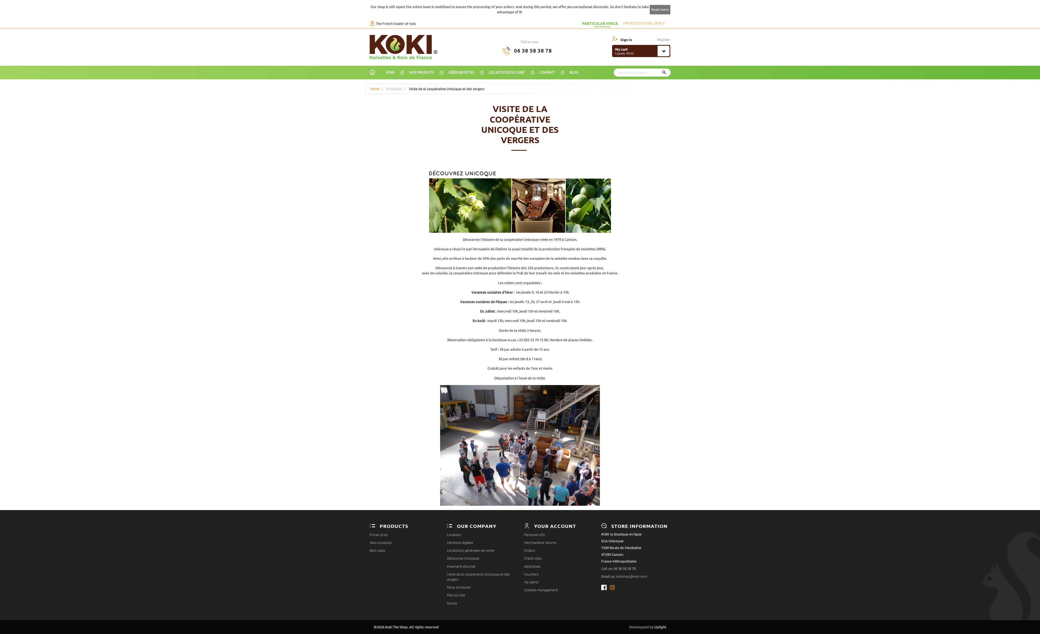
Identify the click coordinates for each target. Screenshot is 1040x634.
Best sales (377, 550)
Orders (529, 550)
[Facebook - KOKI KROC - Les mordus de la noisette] (605, 587)
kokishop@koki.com (631, 576)
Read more (660, 9)
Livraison (454, 535)
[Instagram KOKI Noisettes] (613, 587)
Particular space (600, 23)
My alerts (531, 582)
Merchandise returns (540, 542)
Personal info (534, 535)
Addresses (532, 566)
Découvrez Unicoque (463, 558)
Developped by (647, 627)
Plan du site (456, 595)
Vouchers (531, 574)
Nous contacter (459, 587)
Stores (452, 603)
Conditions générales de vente (470, 550)
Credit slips (533, 558)
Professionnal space (644, 23)
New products (381, 542)
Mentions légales (460, 542)
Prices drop (379, 535)
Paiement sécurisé (461, 566)
